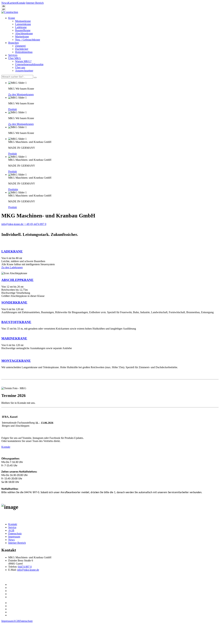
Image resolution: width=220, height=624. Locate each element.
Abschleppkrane (24, 33)
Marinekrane (22, 36)
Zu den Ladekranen (12, 267)
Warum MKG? (23, 61)
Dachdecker (21, 48)
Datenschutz (15, 533)
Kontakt (21, 2)
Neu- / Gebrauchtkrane (27, 39)
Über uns (20, 67)
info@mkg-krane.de (28, 569)
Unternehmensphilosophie (29, 64)
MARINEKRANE (14, 338)
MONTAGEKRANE (16, 361)
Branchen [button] (13, 42)
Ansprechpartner (24, 70)
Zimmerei (20, 45)
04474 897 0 (25, 566)
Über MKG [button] (14, 58)
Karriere (12, 2)
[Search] (35, 77)
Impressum (14, 536)
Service (12, 527)
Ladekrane (21, 27)
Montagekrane (23, 21)
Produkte (13, 189)
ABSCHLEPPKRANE (17, 280)
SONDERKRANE (14, 302)
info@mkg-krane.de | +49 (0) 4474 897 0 (23, 224)
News (4, 2)
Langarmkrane (23, 24)
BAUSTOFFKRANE (16, 322)
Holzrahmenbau (23, 52)
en (3, 9)
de (3, 6)
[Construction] (9, 12)
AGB (11, 530)
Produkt (12, 109)
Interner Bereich (35, 2)
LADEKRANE (12, 251)
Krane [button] (11, 18)
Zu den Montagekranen (21, 94)
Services (12, 55)
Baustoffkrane (22, 30)
